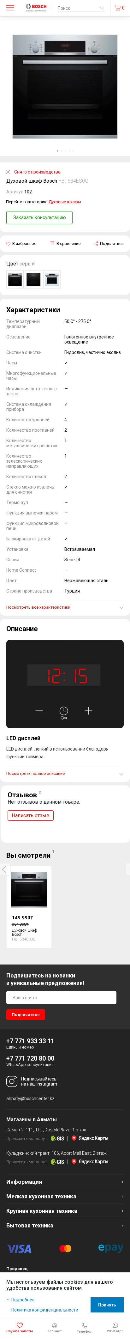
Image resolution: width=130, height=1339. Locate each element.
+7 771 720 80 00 (30, 1058)
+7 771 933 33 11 (30, 1041)
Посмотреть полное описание (35, 773)
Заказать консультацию (39, 217)
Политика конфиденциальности (44, 1309)
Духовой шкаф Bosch (24, 932)
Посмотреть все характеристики (38, 607)
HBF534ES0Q (73, 181)
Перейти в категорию (43, 201)
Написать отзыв (31, 816)
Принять (107, 1304)
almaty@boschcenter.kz (30, 1098)
